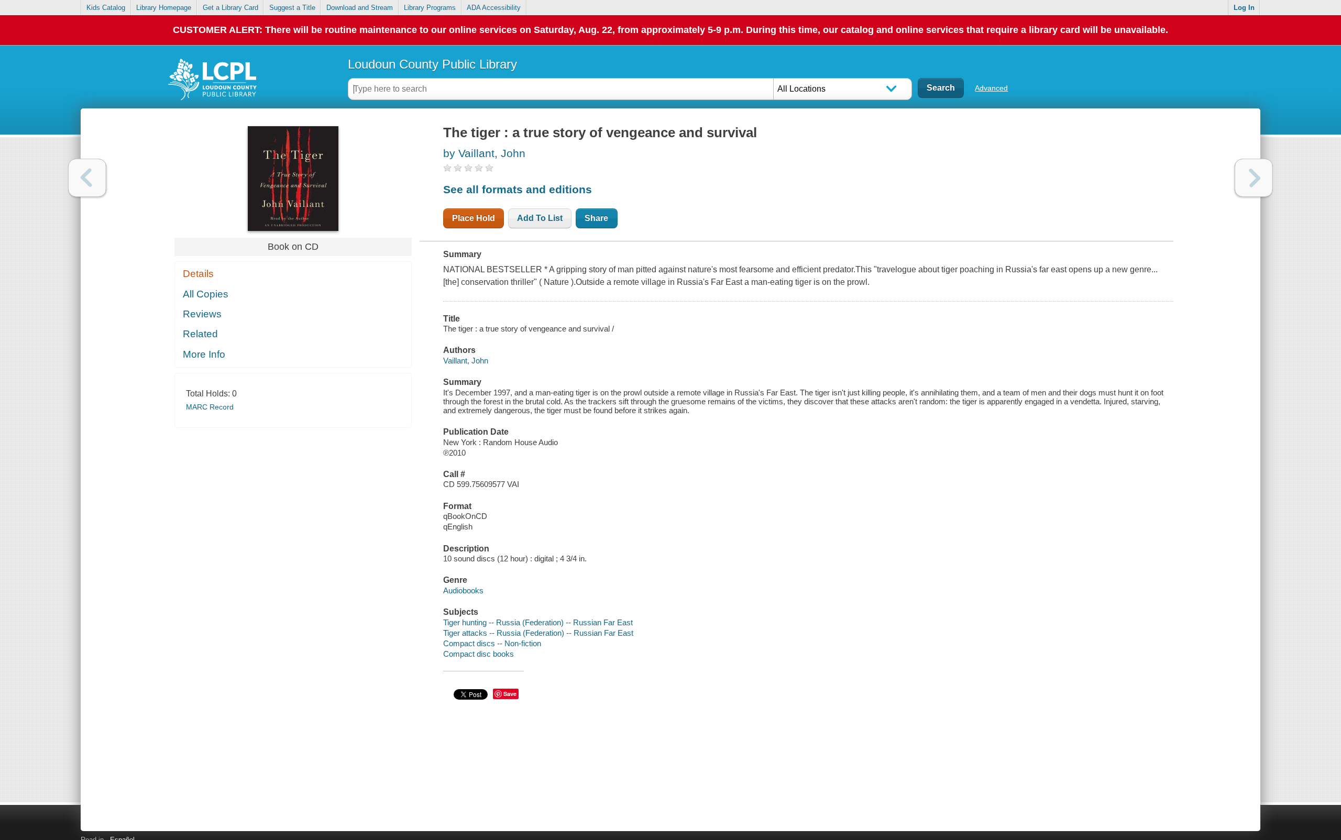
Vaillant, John (465, 360)
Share (596, 218)
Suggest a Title (292, 8)
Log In (1244, 8)
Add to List (540, 218)
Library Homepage (163, 8)
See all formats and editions (517, 189)
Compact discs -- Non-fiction (492, 643)
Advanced (991, 88)
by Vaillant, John (484, 153)
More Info (204, 354)
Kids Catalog (105, 8)
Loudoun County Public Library (432, 64)
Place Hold (473, 218)
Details (198, 273)
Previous (87, 178)
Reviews (202, 313)
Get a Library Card (230, 8)
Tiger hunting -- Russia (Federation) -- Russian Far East (538, 622)
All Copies (205, 294)
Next (1254, 178)
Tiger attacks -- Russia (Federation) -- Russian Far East (538, 632)
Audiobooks (463, 590)
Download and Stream (359, 8)
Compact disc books (478, 653)
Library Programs (430, 8)
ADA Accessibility (494, 8)
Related (200, 333)
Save (509, 694)
